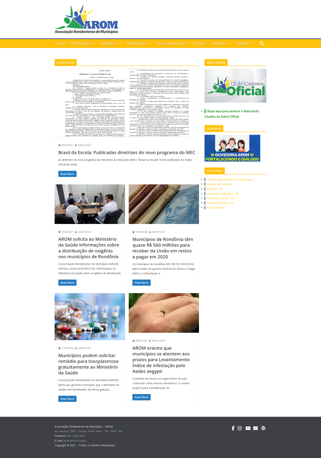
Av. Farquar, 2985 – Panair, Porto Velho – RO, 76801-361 (89, 431)
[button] (93, 43)
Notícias (200, 43)
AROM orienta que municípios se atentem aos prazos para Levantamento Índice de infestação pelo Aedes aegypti (161, 359)
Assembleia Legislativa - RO (222, 193)
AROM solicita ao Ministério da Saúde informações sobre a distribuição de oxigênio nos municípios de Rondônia (88, 247)
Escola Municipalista (173, 43)
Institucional (81, 43)
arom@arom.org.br (75, 440)
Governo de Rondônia (218, 184)
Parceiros (219, 43)
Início (62, 43)
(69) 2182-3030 (76, 436)
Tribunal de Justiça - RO (219, 203)
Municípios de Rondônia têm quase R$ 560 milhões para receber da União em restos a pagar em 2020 (162, 248)
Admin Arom (84, 145)
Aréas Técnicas (137, 43)
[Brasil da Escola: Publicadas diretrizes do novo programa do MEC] (127, 103)
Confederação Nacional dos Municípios (229, 179)
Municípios (108, 43)
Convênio (242, 43)
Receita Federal (215, 207)
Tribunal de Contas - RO (220, 198)
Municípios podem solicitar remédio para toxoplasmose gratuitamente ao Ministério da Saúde (88, 364)
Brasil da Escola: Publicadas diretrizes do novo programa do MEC (126, 152)
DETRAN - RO (214, 189)
